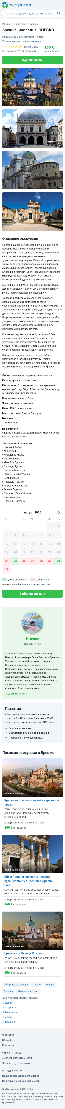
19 (23, 552)
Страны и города (12, 1052)
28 (41, 560)
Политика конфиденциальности (21, 1081)
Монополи (11, 1012)
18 (15, 552)
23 (58, 552)
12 (23, 543)
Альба (8, 1017)
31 (6, 569)
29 (49, 560)
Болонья (10, 1021)
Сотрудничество (12, 1070)
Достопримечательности (17, 1058)
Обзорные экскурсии (16, 984)
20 (32, 552)
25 (15, 560)
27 (32, 560)
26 (23, 560)
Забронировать (31, 60)
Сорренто (10, 1007)
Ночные (50, 984)
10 (6, 543)
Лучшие (8, 991)
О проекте (8, 1034)
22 (49, 552)
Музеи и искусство (28, 991)
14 (41, 543)
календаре (35, 41)
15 (49, 543)
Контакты (8, 1045)
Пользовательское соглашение (20, 1075)
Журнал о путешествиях (16, 1063)
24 (6, 560)
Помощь (7, 1040)
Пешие (37, 984)
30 (58, 560)
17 (6, 552)
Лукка (8, 1002)
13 (32, 543)
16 (58, 543)
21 (41, 552)
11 (15, 543)
